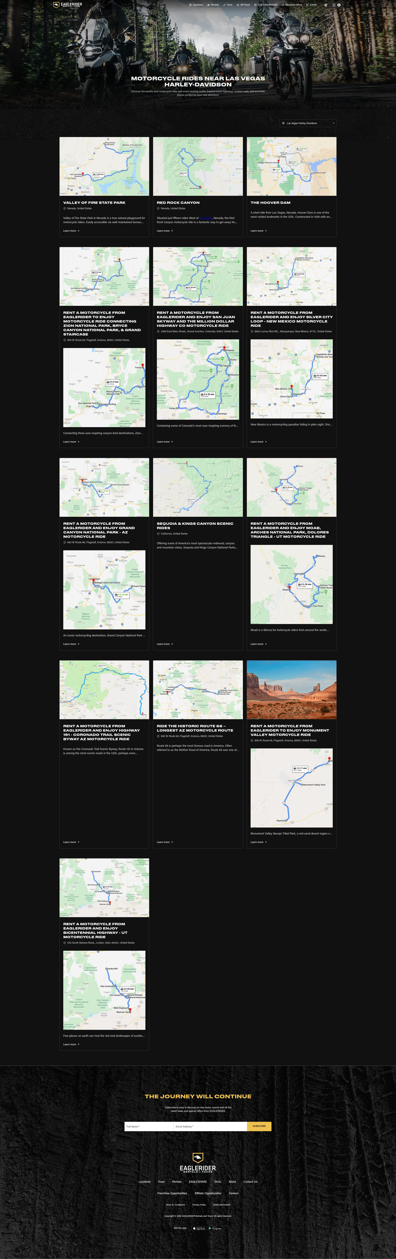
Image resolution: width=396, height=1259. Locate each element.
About (232, 1182)
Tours (161, 1182)
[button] (308, 123)
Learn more (69, 231)
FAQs (217, 1182)
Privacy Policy (199, 1205)
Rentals (177, 1182)
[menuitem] (196, 5)
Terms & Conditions (175, 1205)
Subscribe (259, 1126)
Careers (234, 1193)
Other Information (221, 1205)
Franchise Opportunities (172, 1193)
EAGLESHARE (198, 1182)
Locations (145, 1182)
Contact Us (250, 1182)
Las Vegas (205, 218)
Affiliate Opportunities (208, 1193)
